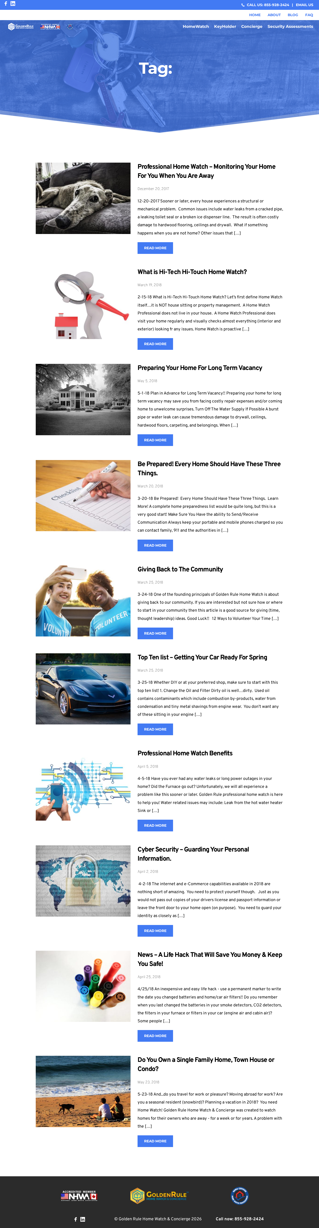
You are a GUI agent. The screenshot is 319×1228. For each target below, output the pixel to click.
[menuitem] (255, 15)
